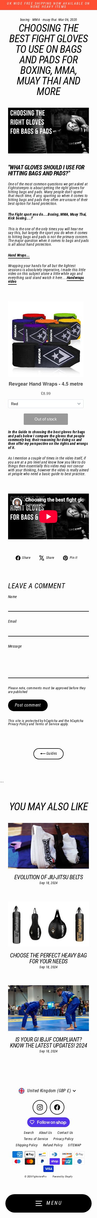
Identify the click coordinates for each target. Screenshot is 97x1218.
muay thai (50, 20)
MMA (36, 20)
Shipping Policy (26, 1145)
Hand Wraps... (19, 255)
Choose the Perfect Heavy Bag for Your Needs (48, 958)
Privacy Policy (18, 724)
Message (15, 646)
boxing (25, 20)
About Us (45, 1133)
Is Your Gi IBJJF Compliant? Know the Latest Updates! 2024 (48, 1042)
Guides (51, 753)
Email (12, 621)
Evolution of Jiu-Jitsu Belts (48, 877)
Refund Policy (53, 1145)
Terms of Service (47, 724)
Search (29, 1133)
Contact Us (65, 1133)
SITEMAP (74, 1145)
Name (12, 597)
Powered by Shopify (63, 1176)
